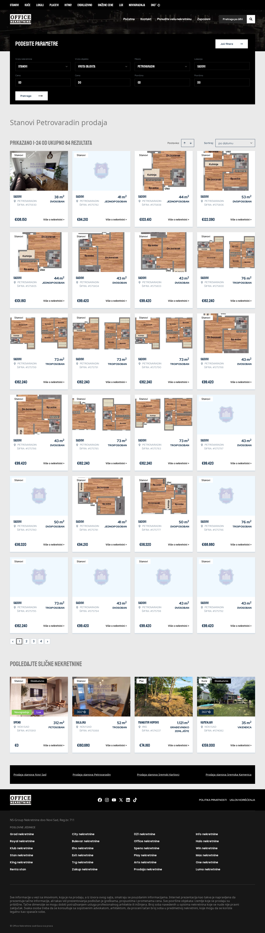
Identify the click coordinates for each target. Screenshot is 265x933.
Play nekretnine (145, 855)
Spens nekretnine (146, 848)
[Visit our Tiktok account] (135, 800)
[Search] (251, 19)
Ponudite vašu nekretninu (174, 19)
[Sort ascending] (184, 143)
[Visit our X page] (121, 800)
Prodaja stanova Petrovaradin (92, 774)
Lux (121, 5)
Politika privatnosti (213, 800)
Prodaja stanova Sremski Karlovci (158, 774)
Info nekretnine (207, 834)
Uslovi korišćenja (242, 800)
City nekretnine (83, 834)
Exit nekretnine (82, 855)
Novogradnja (137, 5)
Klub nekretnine (21, 848)
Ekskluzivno (85, 5)
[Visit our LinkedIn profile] (128, 800)
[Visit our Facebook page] (100, 800)
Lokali (40, 5)
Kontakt (145, 19)
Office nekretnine (147, 841)
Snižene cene (105, 5)
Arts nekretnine (145, 862)
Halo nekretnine (207, 841)
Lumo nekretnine (208, 869)
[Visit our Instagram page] (107, 800)
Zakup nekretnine (85, 869)
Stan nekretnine (21, 855)
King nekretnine (21, 862)
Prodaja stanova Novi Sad (30, 774)
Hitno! (68, 5)
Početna (129, 19)
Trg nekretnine (82, 862)
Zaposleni (203, 19)
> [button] (47, 641)
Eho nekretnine (83, 848)
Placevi (54, 5)
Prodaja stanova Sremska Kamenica (228, 774)
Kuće (27, 5)
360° (154, 5)
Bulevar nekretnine (86, 841)
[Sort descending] (190, 143)
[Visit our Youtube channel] (114, 800)
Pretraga (25, 96)
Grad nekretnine (22, 834)
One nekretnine (207, 862)
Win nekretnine (207, 848)
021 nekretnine (144, 834)
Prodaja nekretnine (148, 869)
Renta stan (18, 869)
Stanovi (14, 5)
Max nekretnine (207, 855)
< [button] (13, 641)
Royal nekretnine (22, 841)
